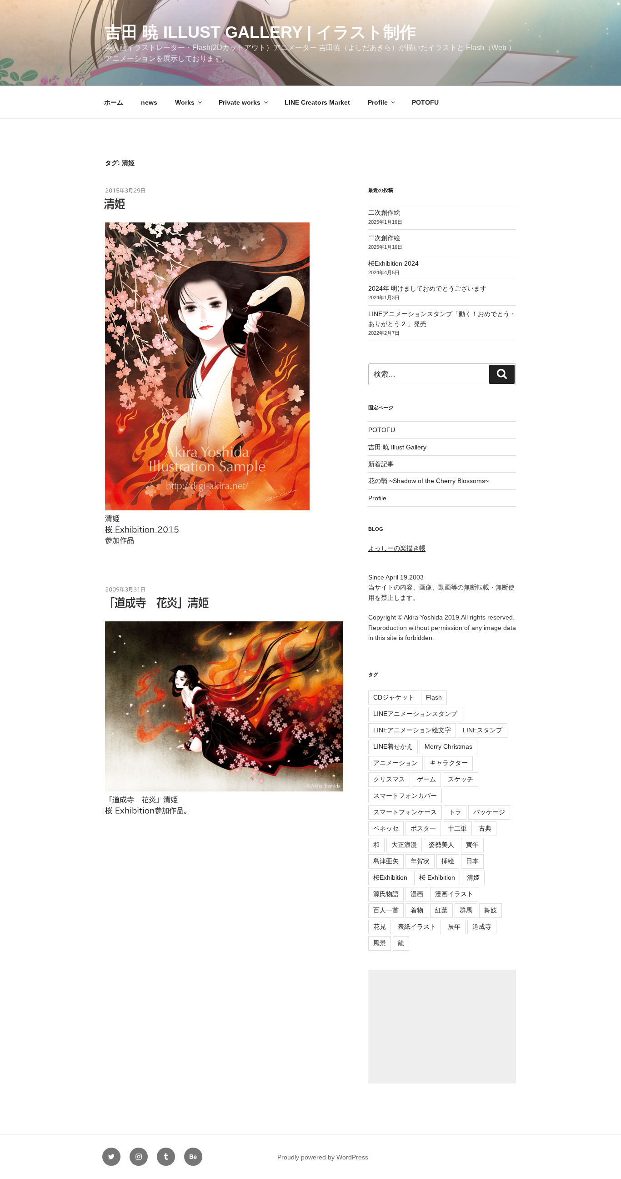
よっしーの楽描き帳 (397, 548)
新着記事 (381, 464)
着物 (417, 910)
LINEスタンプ (482, 730)
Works (185, 102)
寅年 (472, 844)
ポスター (423, 828)
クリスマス (389, 779)
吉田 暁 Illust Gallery (397, 447)
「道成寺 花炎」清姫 (156, 603)
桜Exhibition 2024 (393, 263)
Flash (434, 697)
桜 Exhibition (130, 810)
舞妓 (490, 910)
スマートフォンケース (405, 812)
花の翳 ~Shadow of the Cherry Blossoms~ (428, 480)
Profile (378, 102)
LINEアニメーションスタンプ (415, 713)
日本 (472, 861)
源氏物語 (386, 893)
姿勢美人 (441, 844)
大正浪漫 (404, 844)
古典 (485, 828)
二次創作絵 (384, 212)
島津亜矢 (386, 861)
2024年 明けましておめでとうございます (427, 288)
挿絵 (447, 861)
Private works (239, 102)
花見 (379, 926)
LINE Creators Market (317, 102)
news (149, 102)
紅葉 (441, 910)
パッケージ (489, 812)
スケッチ (460, 779)
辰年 (454, 926)
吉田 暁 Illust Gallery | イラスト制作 (260, 32)
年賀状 (420, 861)
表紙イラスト (417, 926)
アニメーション (395, 762)
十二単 (457, 828)
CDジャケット (393, 697)
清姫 (114, 204)
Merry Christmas (448, 746)
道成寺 (123, 799)
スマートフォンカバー (405, 795)
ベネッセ (386, 828)
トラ (455, 812)
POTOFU (425, 102)
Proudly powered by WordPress (322, 1157)
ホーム (113, 102)
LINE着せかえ (393, 746)
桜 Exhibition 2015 (142, 529)
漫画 (417, 893)
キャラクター (449, 762)
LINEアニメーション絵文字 (412, 730)
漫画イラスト (454, 893)
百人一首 (386, 910)
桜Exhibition (390, 877)
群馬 (466, 910)
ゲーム (426, 779)
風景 (379, 943)
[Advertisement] (442, 1026)
